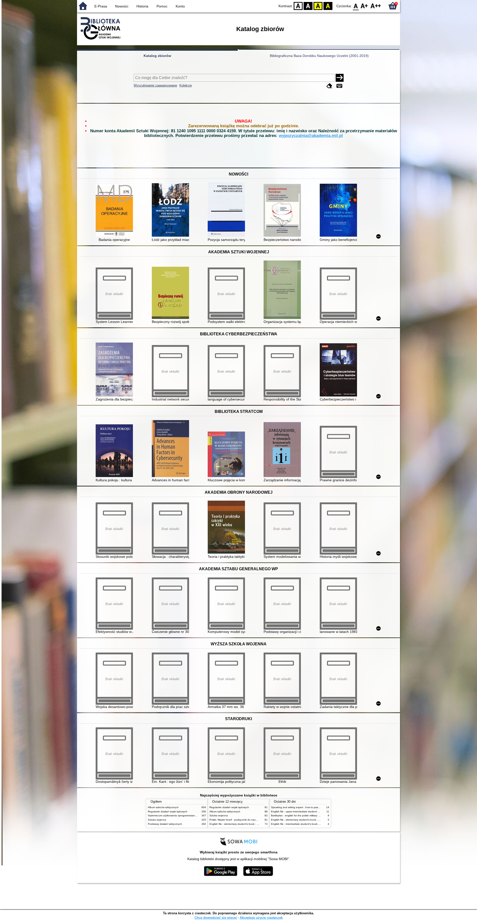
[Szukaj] (340, 78)
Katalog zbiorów (157, 56)
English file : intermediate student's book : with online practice (306, 824)
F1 (364, 5)
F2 (375, 5)
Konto (180, 6)
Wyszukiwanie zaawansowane (155, 85)
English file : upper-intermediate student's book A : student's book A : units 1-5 (315, 811)
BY (328, 5)
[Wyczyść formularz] (329, 86)
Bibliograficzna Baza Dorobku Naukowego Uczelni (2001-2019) (319, 56)
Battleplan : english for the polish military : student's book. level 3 (308, 815)
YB (318, 5)
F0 (356, 5)
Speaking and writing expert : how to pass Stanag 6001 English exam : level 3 (316, 807)
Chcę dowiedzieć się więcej (216, 918)
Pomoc (162, 6)
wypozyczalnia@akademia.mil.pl (311, 135)
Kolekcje (185, 85)
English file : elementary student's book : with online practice (243, 824)
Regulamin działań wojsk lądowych (167, 811)
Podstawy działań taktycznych (165, 824)
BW (308, 5)
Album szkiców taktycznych (163, 807)
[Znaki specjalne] (339, 86)
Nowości (121, 6)
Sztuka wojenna (157, 819)
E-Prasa (100, 6)
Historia (142, 6)
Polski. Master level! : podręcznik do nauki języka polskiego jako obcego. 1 (252, 819)
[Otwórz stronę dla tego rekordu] (115, 211)
